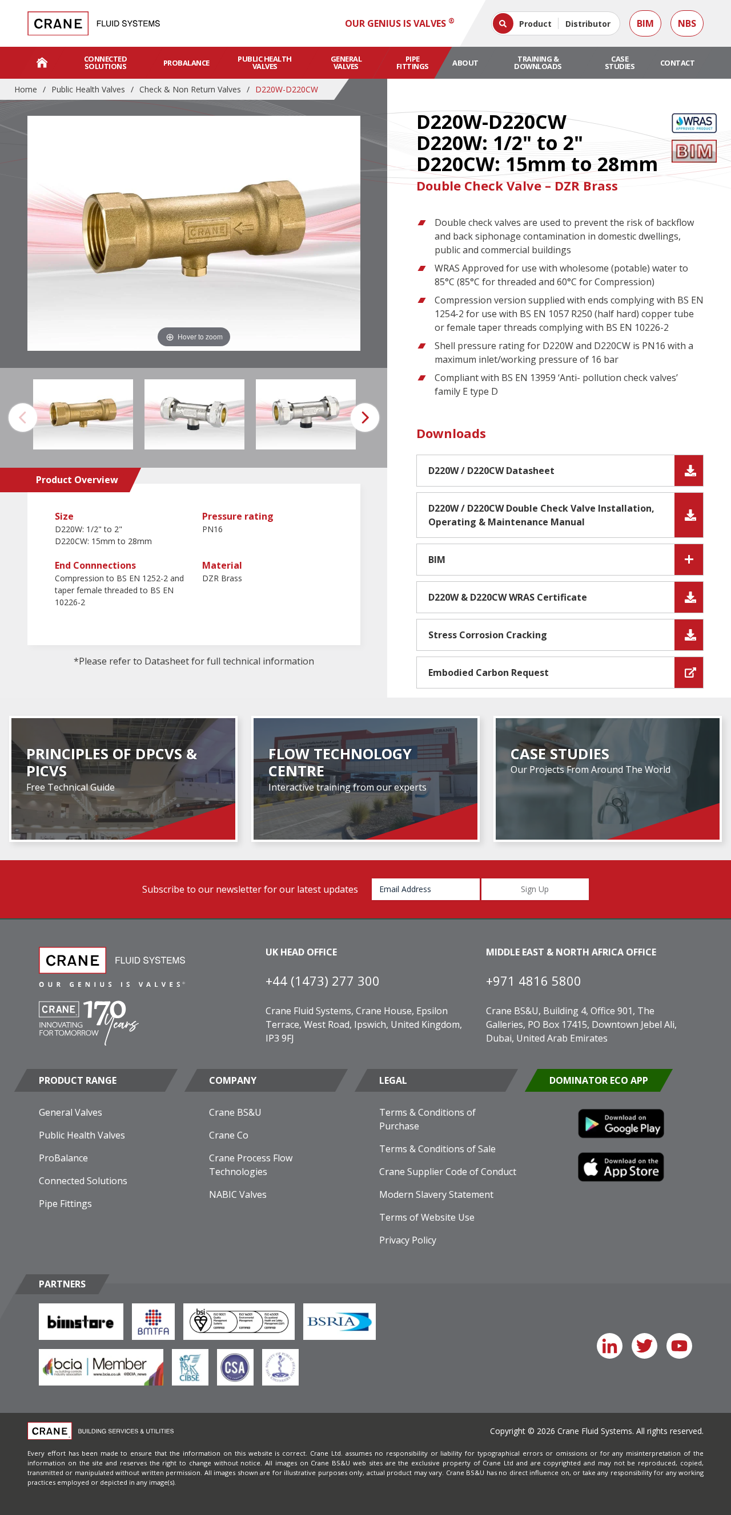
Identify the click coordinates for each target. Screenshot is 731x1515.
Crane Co (228, 1135)
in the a (200, 336)
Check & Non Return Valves (190, 89)
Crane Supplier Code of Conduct (447, 1171)
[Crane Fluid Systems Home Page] (42, 63)
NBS (687, 23)
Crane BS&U (235, 1112)
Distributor (587, 23)
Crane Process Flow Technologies (250, 1165)
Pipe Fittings (412, 62)
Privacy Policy (407, 1240)
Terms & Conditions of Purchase (427, 1119)
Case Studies (620, 62)
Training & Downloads (538, 62)
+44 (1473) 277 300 (323, 980)
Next (365, 417)
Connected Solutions (105, 62)
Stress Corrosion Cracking (487, 635)
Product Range (78, 1080)
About (465, 63)
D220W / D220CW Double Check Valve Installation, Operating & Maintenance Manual (541, 515)
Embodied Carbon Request (488, 672)
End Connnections (95, 565)
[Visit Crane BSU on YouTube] (679, 1346)
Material (222, 565)
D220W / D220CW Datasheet (491, 470)
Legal (393, 1080)
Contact (677, 63)
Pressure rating (238, 516)
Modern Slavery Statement (436, 1194)
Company (232, 1080)
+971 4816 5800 (533, 980)
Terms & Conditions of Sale (437, 1149)
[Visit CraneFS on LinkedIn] (609, 1346)
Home (25, 89)
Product (535, 23)
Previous (23, 417)
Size (64, 516)
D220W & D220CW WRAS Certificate (507, 597)
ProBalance (186, 63)
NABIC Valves (238, 1194)
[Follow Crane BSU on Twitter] (644, 1346)
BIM (645, 23)
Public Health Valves (265, 62)
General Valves (346, 62)
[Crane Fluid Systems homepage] (93, 23)
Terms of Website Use (427, 1217)
